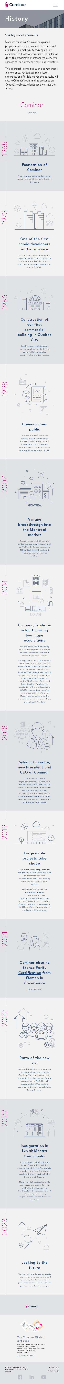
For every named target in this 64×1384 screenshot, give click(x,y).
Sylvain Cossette (34, 762)
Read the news (35, 989)
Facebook (20, 1377)
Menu (55, 5)
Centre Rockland (40, 687)
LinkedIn (32, 1377)
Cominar (15, 5)
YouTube (43, 1377)
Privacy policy (53, 1371)
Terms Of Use (54, 1367)
